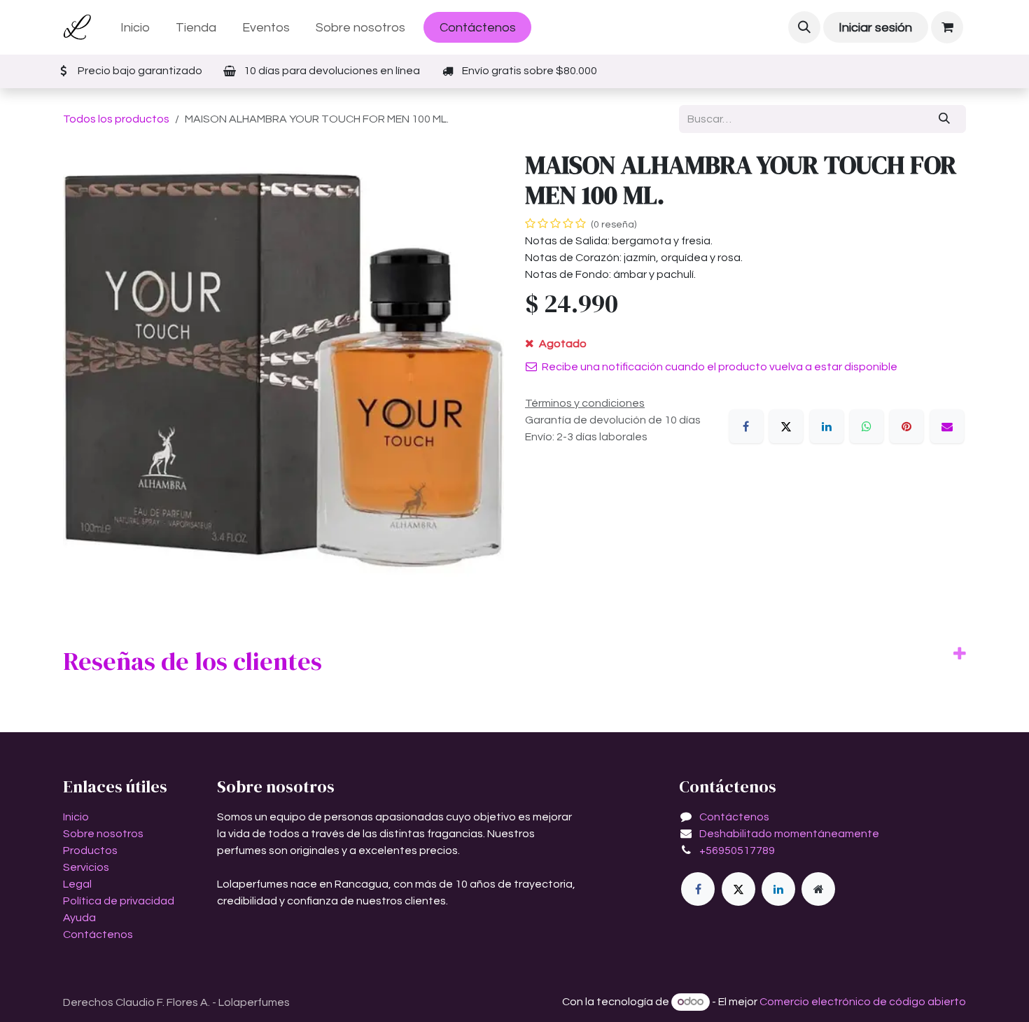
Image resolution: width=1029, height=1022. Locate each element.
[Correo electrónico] (947, 426)
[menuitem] (135, 28)
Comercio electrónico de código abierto (863, 1001)
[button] (804, 27)
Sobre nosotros (103, 833)
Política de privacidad (118, 900)
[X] (786, 426)
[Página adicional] (818, 889)
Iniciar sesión (875, 27)
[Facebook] (746, 426)
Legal (77, 884)
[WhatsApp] (866, 426)
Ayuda (79, 917)
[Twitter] (738, 889)
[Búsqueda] (944, 119)
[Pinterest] (906, 426)
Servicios (86, 867)
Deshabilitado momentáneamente (789, 833)
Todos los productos (116, 119)
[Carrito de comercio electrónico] (947, 27)
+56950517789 (737, 850)
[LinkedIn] (827, 426)
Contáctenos (478, 27)
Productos (90, 850)
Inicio (76, 816)
